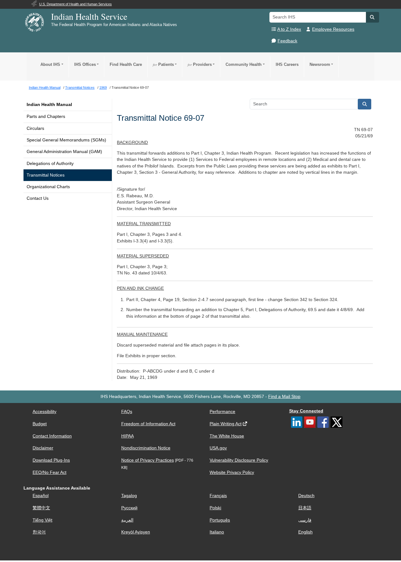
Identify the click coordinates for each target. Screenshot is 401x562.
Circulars (35, 128)
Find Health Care (126, 64)
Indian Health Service (89, 16)
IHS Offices (85, 64)
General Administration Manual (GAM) (64, 151)
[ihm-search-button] (365, 104)
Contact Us (38, 198)
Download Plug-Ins (51, 460)
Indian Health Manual (49, 104)
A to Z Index (289, 29)
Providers (200, 64)
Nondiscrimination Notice (145, 448)
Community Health (244, 64)
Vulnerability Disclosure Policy (239, 460)
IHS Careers (287, 64)
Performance (222, 411)
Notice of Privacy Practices (147, 460)
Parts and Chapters (46, 116)
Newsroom (320, 64)
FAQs (126, 411)
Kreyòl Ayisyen (135, 532)
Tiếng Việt (42, 520)
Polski (215, 508)
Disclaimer (43, 448)
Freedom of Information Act (148, 424)
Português (220, 520)
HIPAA (127, 436)
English (305, 532)
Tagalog (129, 495)
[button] (372, 17)
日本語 (304, 508)
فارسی (304, 520)
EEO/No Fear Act (49, 472)
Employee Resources (333, 29)
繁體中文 (41, 508)
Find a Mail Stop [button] (284, 396)
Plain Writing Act (226, 424)
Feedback (287, 41)
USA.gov (218, 448)
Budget (40, 424)
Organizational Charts (48, 186)
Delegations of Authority (50, 163)
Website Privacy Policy (232, 472)
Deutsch (306, 495)
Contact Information (52, 436)
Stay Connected (306, 411)
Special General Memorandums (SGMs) (66, 140)
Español (41, 495)
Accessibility (44, 411)
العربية (127, 520)
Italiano (217, 532)
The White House (227, 436)
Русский (129, 508)
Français (218, 495)
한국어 (39, 532)
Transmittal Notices (46, 175)
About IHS (50, 64)
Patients (163, 64)
